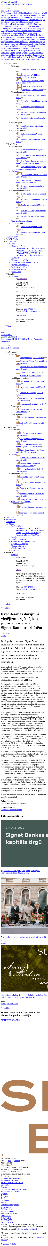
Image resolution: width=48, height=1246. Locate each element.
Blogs (36, 59)
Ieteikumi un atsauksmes (10, 1178)
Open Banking (6, 1207)
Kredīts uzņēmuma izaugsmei (33, 28)
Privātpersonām (7, 13)
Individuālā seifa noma (31, 26)
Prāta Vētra (35, 57)
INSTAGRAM (7, 1222)
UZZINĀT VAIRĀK (33, 248)
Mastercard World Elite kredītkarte (33, 361)
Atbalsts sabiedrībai (8, 57)
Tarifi (3, 1198)
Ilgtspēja (25, 53)
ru (4, 332)
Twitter (12, 810)
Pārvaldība (5, 53)
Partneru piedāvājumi (9, 1211)
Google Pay (9, 17)
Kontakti (43, 57)
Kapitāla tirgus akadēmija (22, 221)
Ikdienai (17, 13)
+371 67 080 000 (30, 309)
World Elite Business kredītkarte (34, 175)
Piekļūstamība (6, 1209)
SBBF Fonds (35, 48)
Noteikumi (5, 1200)
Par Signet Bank (25, 50)
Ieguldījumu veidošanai (23, 17)
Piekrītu (13, 1244)
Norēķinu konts (26, 13)
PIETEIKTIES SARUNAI (22, 4)
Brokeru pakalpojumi (37, 20)
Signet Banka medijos (35, 55)
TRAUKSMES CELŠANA (12, 1183)
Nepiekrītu (5, 1244)
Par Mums (15, 50)
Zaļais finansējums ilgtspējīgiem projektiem (19, 34)
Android (17, 1161)
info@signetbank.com (31, 311)
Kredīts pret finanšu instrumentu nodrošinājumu (21, 32)
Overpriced (22, 1229)
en (2, 332)
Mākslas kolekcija (24, 57)
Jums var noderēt (20, 46)
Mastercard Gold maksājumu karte (27, 15)
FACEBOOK (6, 1220)
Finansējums (6, 24)
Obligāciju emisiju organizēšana (13, 31)
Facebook (5, 810)
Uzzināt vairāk (30, 77)
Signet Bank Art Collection (11, 1191)
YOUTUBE (6, 1218)
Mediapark (33, 1229)
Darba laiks (29, 59)
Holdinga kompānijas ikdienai (32, 186)
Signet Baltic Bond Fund (18, 20)
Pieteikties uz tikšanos (9, 1180)
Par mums (36, 50)
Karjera (18, 53)
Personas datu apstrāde (10, 1205)
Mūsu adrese (13, 59)
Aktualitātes (5, 50)
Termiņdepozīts (32, 22)
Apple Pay (26, 86)
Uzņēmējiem (6, 28)
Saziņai (21, 59)
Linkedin (18, 810)
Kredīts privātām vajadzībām (22, 24)
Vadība (12, 53)
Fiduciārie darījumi (14, 26)
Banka (3, 636)
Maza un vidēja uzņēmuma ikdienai (23, 37)
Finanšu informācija (36, 53)
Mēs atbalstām (12, 1004)
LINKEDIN (6, 1216)
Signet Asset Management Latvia (14, 55)
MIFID (4, 1202)
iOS (9, 1161)
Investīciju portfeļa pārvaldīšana (13, 22)
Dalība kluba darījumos (30, 95)
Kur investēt (24, 48)
